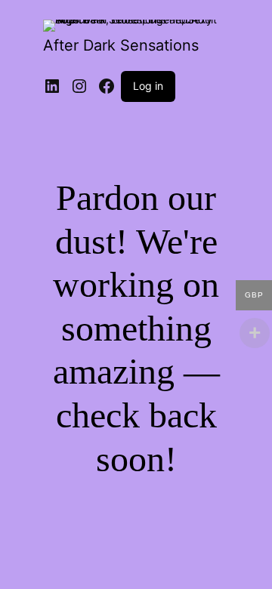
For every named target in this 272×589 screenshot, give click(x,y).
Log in (148, 85)
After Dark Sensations (121, 45)
